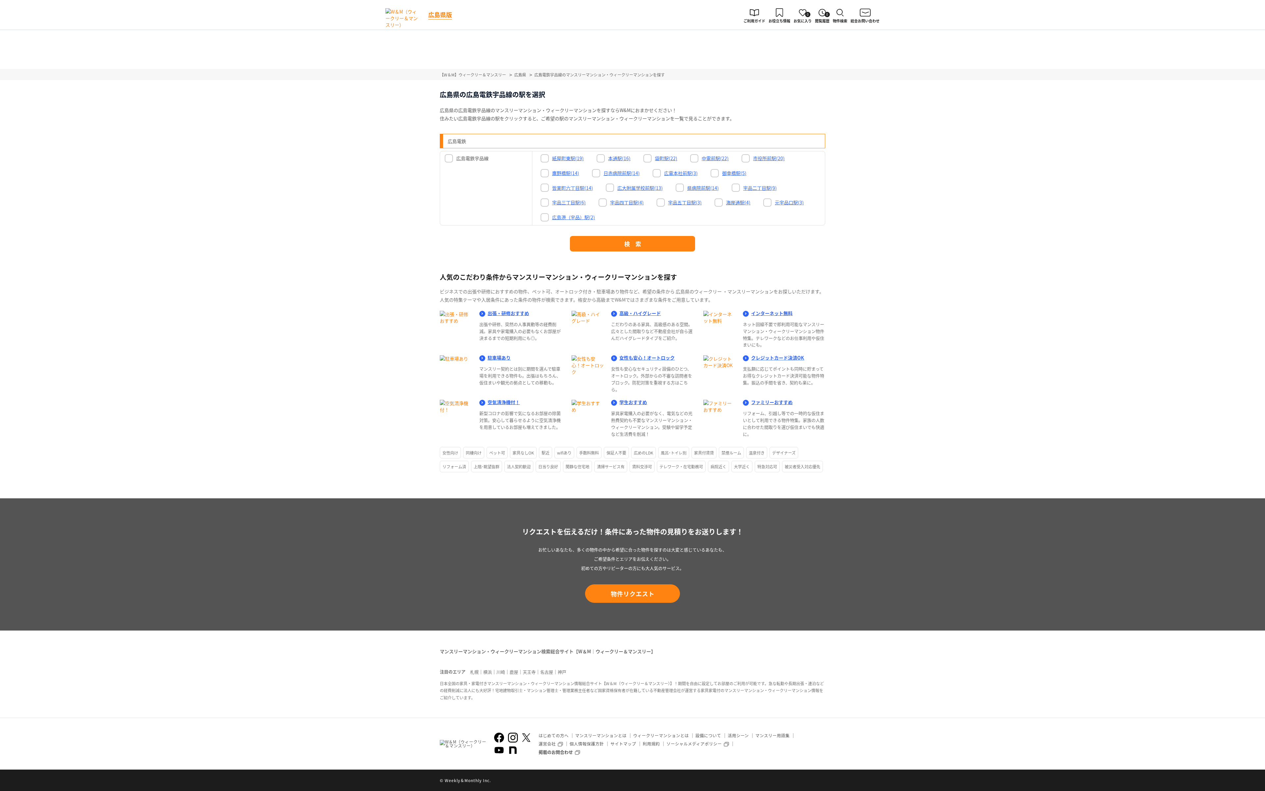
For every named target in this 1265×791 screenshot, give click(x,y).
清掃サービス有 (611, 466)
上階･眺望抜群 (486, 466)
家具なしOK (523, 452)
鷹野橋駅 (565, 173)
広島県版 (440, 14)
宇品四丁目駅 (627, 202)
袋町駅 (666, 158)
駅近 (545, 452)
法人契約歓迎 (519, 466)
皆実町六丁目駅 (572, 188)
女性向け (450, 452)
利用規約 (651, 744)
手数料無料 (589, 452)
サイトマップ (623, 744)
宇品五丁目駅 (685, 202)
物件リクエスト (633, 593)
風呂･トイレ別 (674, 452)
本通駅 (619, 158)
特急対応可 (767, 466)
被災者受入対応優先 (802, 466)
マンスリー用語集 (772, 735)
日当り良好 (548, 466)
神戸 (562, 672)
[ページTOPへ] (820, 781)
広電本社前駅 (681, 173)
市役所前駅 (769, 158)
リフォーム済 (454, 466)
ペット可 (497, 452)
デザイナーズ (784, 452)
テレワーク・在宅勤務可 (681, 466)
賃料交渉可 (642, 466)
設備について (708, 735)
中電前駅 (715, 158)
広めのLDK (643, 452)
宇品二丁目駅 (760, 188)
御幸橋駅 (734, 173)
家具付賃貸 (704, 452)
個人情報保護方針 (587, 744)
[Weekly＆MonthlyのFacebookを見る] (499, 738)
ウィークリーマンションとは (661, 735)
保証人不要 (616, 452)
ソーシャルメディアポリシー (694, 744)
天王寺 (529, 672)
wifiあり (564, 452)
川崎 (500, 672)
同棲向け (474, 452)
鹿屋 (514, 672)
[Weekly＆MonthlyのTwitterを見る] (526, 737)
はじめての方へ (554, 735)
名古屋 (546, 672)
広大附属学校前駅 (640, 188)
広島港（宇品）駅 (573, 217)
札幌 (474, 672)
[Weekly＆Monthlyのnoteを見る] (513, 750)
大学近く (742, 466)
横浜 (487, 672)
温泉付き (757, 452)
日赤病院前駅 (622, 173)
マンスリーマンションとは (601, 735)
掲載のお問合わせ (556, 752)
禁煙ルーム (731, 452)
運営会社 (547, 744)
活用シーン (738, 735)
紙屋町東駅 (568, 158)
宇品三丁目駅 (569, 202)
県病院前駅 (703, 188)
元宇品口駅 (789, 202)
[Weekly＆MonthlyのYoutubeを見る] (499, 750)
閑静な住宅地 (577, 466)
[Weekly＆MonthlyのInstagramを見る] (513, 738)
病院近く (718, 466)
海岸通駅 (738, 202)
